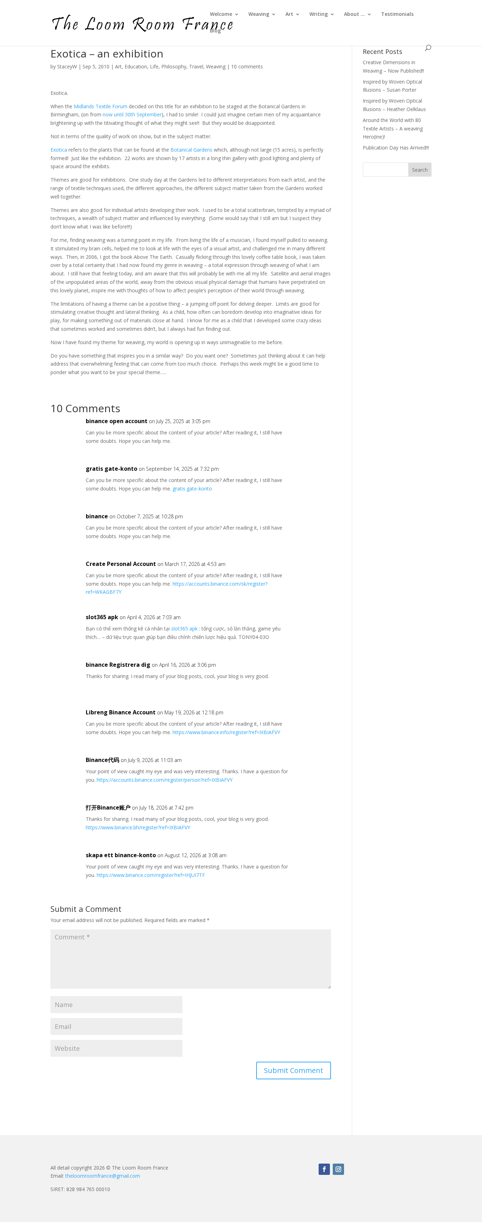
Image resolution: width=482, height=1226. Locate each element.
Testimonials (397, 14)
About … (354, 14)
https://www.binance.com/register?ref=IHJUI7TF (151, 875)
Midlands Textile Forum (101, 106)
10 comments (247, 66)
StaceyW (67, 66)
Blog (215, 31)
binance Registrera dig (118, 665)
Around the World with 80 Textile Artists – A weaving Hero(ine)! (393, 128)
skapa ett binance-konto (121, 855)
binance (97, 516)
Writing (318, 14)
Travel (196, 66)
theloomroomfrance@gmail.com (102, 1175)
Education (136, 66)
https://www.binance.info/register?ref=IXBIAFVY (226, 732)
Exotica (58, 149)
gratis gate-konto (111, 468)
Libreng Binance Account (121, 712)
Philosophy (173, 66)
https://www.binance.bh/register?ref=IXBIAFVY (138, 827)
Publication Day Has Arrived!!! (396, 147)
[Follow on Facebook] (324, 1169)
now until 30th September (132, 114)
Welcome (221, 14)
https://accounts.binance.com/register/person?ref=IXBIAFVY (165, 779)
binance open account (116, 421)
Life (154, 66)
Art (289, 14)
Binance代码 (102, 760)
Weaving (258, 14)
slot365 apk (102, 617)
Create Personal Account (121, 564)
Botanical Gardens (192, 149)
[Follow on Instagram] (338, 1169)
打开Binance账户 (108, 807)
